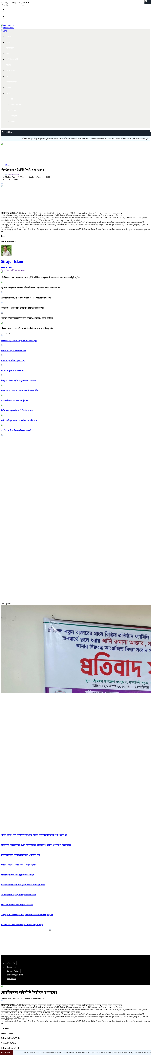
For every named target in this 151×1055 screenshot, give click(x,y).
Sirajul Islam (12, 261)
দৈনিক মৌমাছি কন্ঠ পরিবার (15, 975)
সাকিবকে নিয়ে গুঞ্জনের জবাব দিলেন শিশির (13, 350)
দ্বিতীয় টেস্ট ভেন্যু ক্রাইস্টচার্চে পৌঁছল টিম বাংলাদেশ (17, 410)
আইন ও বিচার (10, 70)
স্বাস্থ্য (13, 121)
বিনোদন (8, 87)
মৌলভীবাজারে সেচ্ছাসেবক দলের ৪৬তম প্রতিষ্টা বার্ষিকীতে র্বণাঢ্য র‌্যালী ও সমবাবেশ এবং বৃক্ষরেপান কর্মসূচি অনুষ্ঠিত (105, 138)
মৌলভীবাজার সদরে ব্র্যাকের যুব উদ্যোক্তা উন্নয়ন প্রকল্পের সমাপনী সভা (26, 297)
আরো (8, 93)
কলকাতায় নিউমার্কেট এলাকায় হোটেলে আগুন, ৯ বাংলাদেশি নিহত (20, 855)
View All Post (6, 267)
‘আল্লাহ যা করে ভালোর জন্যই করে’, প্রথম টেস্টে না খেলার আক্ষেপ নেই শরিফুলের (27, 915)
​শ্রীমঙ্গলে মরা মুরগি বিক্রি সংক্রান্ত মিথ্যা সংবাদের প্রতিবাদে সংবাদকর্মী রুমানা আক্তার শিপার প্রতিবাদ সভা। (35, 138)
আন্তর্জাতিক (10, 48)
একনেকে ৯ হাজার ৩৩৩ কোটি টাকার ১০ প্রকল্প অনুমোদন (18, 865)
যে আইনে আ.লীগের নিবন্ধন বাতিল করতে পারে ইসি (17, 430)
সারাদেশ (8, 42)
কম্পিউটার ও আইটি (12, 59)
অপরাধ (8, 65)
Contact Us (11, 967)
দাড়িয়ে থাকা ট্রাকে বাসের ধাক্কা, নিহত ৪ (14, 370)
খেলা (7, 53)
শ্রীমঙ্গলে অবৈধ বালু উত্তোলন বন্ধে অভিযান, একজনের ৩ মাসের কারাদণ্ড (27, 318)
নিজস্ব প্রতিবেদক (13, 175)
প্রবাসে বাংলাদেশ (11, 82)
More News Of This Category (13, 270)
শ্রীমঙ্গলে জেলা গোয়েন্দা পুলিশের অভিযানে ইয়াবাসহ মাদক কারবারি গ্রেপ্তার (27, 328)
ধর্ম (7, 76)
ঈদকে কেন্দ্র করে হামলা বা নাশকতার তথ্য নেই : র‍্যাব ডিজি (19, 390)
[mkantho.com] (7, 25)
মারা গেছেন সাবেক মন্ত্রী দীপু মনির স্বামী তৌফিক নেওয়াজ (18, 895)
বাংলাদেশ (9, 36)
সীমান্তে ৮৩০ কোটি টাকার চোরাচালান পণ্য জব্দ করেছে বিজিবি (22, 308)
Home (7, 165)
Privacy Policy (13, 971)
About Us (11, 963)
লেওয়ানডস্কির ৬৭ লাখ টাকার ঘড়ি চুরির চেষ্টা (14, 400)
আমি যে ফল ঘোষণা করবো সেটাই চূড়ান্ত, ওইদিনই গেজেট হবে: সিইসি (23, 885)
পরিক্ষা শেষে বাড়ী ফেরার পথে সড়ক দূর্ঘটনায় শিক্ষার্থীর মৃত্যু (19, 341)
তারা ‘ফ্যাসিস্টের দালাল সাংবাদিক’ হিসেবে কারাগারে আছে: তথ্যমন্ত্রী (22, 925)
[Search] (23, 5)
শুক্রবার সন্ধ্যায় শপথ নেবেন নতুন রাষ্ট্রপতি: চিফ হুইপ (17, 875)
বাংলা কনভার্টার (11, 979)
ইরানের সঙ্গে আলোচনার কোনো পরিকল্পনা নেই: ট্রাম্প (17, 905)
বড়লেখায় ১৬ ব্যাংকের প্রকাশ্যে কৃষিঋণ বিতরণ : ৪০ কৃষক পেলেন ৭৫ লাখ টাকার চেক (30, 287)
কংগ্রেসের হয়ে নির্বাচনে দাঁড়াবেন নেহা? (13, 360)
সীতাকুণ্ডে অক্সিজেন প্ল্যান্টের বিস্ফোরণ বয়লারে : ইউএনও (18, 380)
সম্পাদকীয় (14, 116)
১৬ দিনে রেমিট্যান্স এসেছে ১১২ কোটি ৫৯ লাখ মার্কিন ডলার (19, 420)
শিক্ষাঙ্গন (13, 110)
